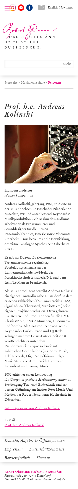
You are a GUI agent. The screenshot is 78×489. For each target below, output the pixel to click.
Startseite (11, 82)
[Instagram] (12, 7)
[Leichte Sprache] (41, 7)
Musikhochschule (33, 82)
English (53, 7)
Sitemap (43, 457)
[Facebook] (29, 7)
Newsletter (66, 7)
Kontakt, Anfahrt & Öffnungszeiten (35, 440)
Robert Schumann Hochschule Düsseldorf (30, 36)
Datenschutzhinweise (46, 449)
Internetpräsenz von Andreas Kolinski (32, 408)
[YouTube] (21, 7)
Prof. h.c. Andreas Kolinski (24, 425)
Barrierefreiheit (17, 457)
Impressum (14, 449)
